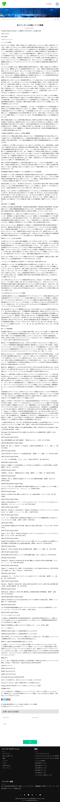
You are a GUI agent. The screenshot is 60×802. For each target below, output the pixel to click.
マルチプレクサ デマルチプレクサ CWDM (47, 758)
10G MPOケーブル (40, 773)
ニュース (12, 19)
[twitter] (24, 794)
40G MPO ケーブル (40, 770)
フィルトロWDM (40, 761)
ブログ (4, 763)
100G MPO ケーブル (41, 768)
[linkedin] (32, 794)
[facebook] (20, 794)
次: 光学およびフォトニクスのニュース (12, 706)
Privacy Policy (41, 798)
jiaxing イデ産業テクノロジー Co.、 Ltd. (47, 786)
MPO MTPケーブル (40, 763)
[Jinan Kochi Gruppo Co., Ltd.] (4, 4)
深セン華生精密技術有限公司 (9, 786)
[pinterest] (28, 794)
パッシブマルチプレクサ (42, 753)
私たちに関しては (8, 756)
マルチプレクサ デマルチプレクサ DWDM (47, 756)
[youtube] (40, 794)
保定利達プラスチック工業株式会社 (11, 788)
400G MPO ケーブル (41, 765)
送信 (30, 742)
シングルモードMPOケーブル (43, 775)
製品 (4, 758)
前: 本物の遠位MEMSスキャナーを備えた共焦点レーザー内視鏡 (19, 704)
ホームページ (5, 19)
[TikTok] (36, 794)
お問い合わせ (6, 765)
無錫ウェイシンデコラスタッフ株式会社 (29, 786)
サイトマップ (6, 768)
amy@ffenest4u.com (32, 800)
